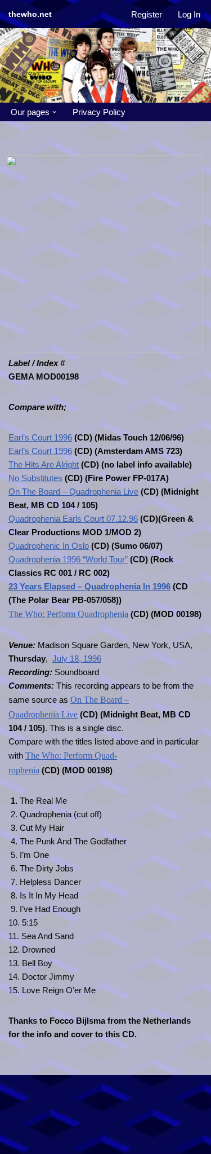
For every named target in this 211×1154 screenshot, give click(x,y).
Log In (189, 14)
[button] (54, 112)
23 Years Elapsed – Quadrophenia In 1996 (89, 586)
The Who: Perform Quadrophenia (68, 614)
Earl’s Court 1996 (40, 437)
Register (146, 14)
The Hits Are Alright (43, 464)
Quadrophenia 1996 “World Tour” (68, 559)
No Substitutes (35, 478)
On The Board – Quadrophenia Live (73, 491)
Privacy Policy (99, 112)
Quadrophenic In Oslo (48, 545)
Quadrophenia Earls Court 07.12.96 (73, 518)
